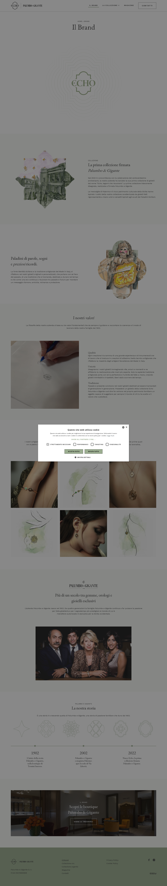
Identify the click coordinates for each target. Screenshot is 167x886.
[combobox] (123, 427)
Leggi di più (110, 435)
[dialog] (83, 443)
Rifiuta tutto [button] (93, 451)
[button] (83, 439)
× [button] (126, 427)
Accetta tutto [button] (74, 451)
